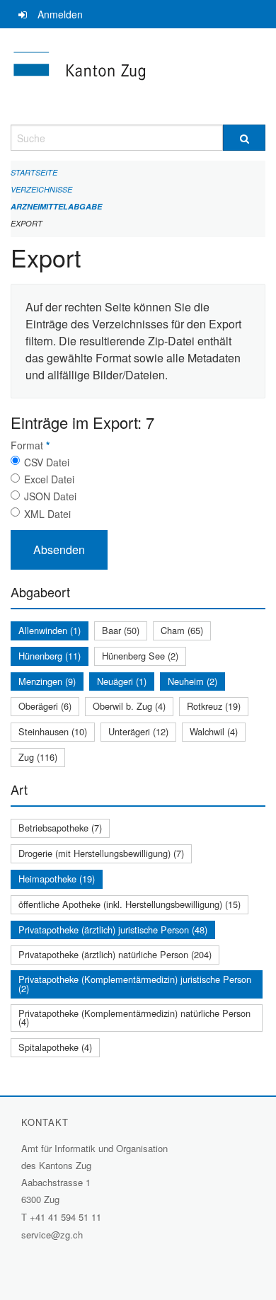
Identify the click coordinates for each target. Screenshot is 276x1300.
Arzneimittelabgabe (56, 206)
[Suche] (244, 138)
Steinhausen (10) (52, 731)
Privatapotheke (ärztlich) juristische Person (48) (112, 929)
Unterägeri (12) (138, 731)
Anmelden (60, 14)
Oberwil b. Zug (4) (129, 706)
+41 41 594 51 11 (65, 1217)
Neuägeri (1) (121, 681)
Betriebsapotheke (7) (60, 827)
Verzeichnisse (41, 189)
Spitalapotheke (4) (55, 1047)
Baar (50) (120, 630)
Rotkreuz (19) (214, 706)
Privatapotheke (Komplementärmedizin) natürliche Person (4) (134, 1017)
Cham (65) (182, 630)
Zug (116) (37, 757)
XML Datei (47, 514)
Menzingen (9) (47, 681)
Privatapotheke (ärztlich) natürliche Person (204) (115, 954)
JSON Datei (50, 496)
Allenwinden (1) (49, 630)
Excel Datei (49, 479)
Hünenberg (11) (49, 655)
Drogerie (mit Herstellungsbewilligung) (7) (101, 853)
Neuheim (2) (192, 681)
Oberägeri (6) (44, 706)
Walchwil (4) (214, 731)
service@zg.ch (52, 1234)
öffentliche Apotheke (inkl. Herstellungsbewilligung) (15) (129, 904)
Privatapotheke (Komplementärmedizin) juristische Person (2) (134, 983)
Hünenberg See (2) (140, 655)
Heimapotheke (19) (56, 878)
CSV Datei (46, 462)
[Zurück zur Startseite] (138, 76)
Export (26, 223)
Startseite (34, 172)
